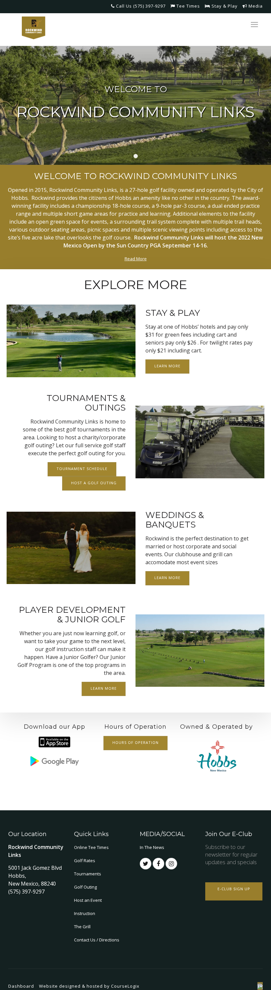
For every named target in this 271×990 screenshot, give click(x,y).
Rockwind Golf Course (136, 156)
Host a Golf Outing (94, 482)
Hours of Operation (135, 742)
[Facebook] (158, 863)
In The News (152, 847)
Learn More (167, 365)
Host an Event (88, 900)
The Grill (82, 927)
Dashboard (21, 986)
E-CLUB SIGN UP (233, 888)
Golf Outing (85, 887)
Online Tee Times (91, 847)
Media (255, 6)
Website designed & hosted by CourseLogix (89, 986)
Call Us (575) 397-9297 (140, 6)
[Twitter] (145, 863)
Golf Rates (84, 860)
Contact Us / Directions (96, 940)
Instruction (84, 913)
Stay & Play (224, 6)
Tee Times (187, 6)
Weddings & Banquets (174, 520)
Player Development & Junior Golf (72, 615)
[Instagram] (171, 863)
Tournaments (87, 874)
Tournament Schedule (82, 468)
